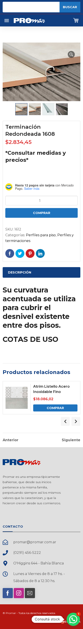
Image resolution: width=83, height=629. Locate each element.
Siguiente (71, 440)
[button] (71, 54)
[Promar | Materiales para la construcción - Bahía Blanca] (29, 20)
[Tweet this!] (19, 253)
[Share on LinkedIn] (40, 253)
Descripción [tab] (19, 272)
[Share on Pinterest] (30, 253)
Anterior (10, 440)
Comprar (41, 213)
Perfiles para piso (41, 235)
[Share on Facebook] (9, 253)
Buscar (70, 7)
